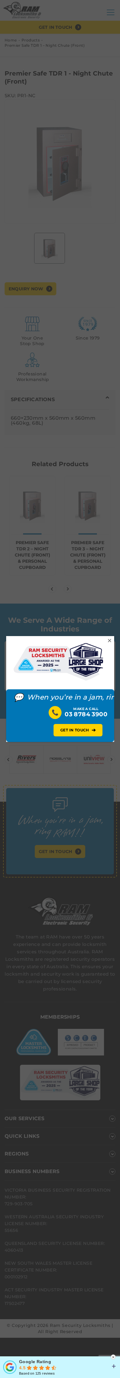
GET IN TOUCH (78, 730)
